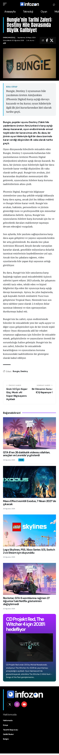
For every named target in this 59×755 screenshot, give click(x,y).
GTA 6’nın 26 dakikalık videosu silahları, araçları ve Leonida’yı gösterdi (26, 454)
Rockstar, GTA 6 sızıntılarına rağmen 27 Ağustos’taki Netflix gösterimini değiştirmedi (26, 601)
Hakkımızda (7, 720)
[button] (5, 4)
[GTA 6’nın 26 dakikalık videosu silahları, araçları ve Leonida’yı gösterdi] (29, 433)
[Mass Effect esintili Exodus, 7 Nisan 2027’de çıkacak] (29, 482)
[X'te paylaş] (51, 40)
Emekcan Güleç (9, 38)
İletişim (6, 739)
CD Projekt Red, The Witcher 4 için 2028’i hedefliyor (25, 624)
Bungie (16, 371)
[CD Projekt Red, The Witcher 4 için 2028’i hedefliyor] (29, 647)
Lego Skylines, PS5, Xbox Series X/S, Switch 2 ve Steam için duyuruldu (29, 551)
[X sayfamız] (10, 704)
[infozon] (29, 4)
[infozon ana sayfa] (25, 694)
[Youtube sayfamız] (24, 704)
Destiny (24, 371)
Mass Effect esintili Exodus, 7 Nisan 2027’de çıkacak (29, 502)
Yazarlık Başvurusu (10, 730)
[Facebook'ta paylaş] (47, 40)
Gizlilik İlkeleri (8, 734)
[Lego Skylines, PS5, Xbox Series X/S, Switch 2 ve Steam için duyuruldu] (29, 530)
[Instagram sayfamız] (17, 704)
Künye (5, 725)
